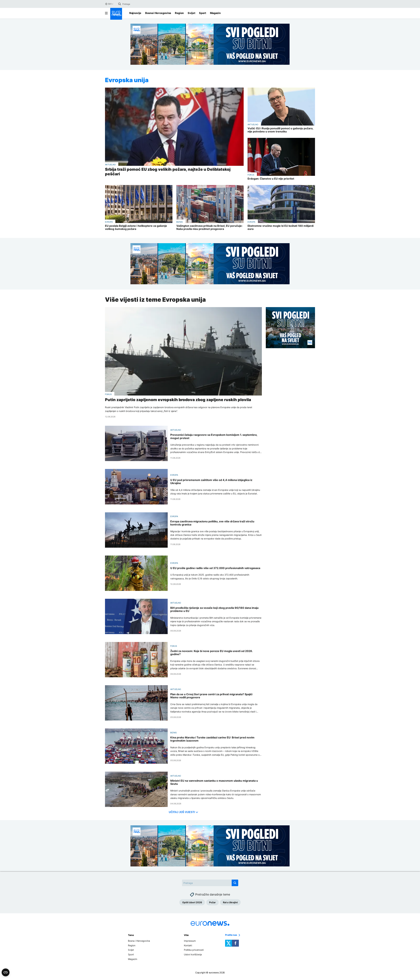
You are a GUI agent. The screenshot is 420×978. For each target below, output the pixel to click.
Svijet (191, 13)
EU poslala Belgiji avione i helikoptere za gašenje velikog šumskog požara (136, 227)
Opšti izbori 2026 (192, 902)
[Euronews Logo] (116, 14)
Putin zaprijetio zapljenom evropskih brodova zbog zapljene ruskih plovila (178, 399)
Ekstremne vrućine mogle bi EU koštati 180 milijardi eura (281, 227)
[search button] (119, 4)
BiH (109, 4)
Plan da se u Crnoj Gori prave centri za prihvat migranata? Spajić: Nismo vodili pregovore (211, 696)
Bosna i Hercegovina (158, 13)
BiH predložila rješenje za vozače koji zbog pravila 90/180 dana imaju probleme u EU (214, 609)
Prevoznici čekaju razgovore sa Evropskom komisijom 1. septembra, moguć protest (213, 436)
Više (186, 935)
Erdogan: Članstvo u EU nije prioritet (271, 178)
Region (179, 13)
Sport (202, 13)
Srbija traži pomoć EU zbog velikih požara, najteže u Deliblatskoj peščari (168, 171)
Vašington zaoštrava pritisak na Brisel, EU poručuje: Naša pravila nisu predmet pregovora (209, 227)
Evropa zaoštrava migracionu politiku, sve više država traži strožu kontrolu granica (212, 523)
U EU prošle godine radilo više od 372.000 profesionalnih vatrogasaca (215, 568)
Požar (212, 902)
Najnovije (135, 13)
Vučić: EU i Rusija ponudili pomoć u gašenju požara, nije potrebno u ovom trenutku (280, 130)
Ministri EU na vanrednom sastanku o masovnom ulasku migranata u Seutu (214, 782)
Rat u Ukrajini (230, 902)
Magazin (215, 13)
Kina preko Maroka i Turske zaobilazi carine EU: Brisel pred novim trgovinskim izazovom (212, 739)
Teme (131, 935)
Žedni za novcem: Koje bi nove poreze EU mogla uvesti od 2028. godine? (211, 653)
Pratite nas (231, 935)
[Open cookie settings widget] (6, 972)
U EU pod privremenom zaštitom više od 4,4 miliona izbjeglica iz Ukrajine (211, 481)
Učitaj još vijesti (182, 812)
